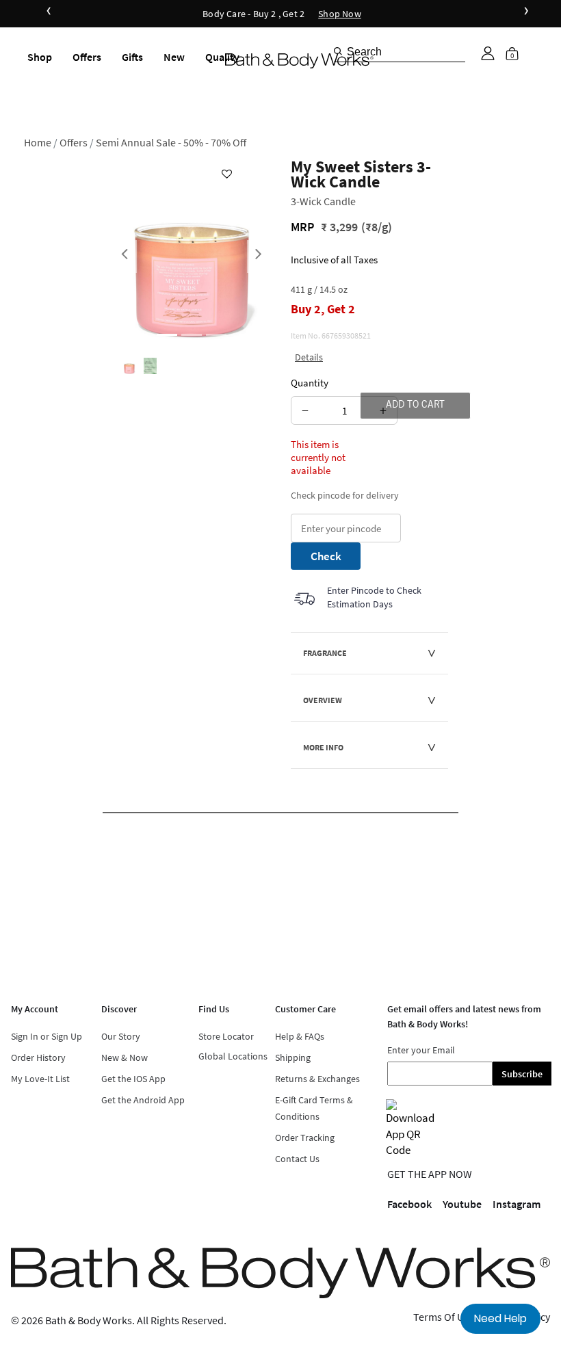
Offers (87, 57)
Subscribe (522, 1074)
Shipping (293, 1057)
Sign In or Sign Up (46, 1036)
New (174, 57)
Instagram (516, 1204)
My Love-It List (40, 1079)
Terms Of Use (443, 1317)
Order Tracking (305, 1137)
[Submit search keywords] (338, 51)
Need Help (500, 1318)
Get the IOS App (133, 1079)
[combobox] (399, 51)
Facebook (409, 1204)
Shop (39, 57)
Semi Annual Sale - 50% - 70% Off (171, 142)
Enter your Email (421, 1050)
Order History (38, 1057)
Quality (222, 57)
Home (37, 142)
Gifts (132, 57)
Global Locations (233, 1056)
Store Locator (226, 1036)
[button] (488, 53)
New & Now (124, 1057)
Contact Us (297, 1159)
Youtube (462, 1204)
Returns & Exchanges (317, 1079)
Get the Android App (143, 1100)
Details (309, 357)
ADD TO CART (415, 405)
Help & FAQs (299, 1036)
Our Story (120, 1036)
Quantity (309, 382)
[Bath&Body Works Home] (299, 61)
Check (326, 556)
